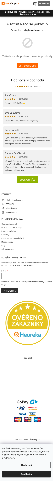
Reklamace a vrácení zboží (12, 238)
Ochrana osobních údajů (11, 227)
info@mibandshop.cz (14, 200)
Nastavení (26, 465)
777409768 (10, 204)
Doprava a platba (8, 231)
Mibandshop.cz (12, 208)
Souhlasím (26, 474)
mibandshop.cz (12, 212)
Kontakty (5, 234)
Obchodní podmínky (9, 224)
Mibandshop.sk (22, 439)
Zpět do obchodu (27, 66)
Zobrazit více (27, 179)
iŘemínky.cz (35, 439)
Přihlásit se (10, 291)
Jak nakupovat (7, 249)
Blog (3, 245)
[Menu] (44, 3)
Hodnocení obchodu (27, 80)
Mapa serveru (7, 242)
